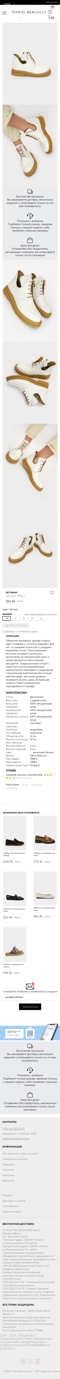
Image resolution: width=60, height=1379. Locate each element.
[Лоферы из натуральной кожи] (45, 833)
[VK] (23, 1364)
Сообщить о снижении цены (20, 631)
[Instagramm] (30, 1364)
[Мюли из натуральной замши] (14, 945)
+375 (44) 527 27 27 (13, 1128)
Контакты (8, 1169)
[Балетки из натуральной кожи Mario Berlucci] (14, 889)
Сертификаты (10, 1206)
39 (32, 618)
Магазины (8, 1175)
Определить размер (15, 1159)
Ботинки (36, 784)
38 (23, 618)
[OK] (37, 1364)
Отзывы (7, 1195)
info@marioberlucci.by (15, 1138)
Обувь (25, 784)
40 (41, 618)
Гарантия (8, 1164)
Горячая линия (11, 1211)
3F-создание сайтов (48, 1371)
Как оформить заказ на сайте (20, 1153)
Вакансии (8, 1180)
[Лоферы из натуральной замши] (14, 833)
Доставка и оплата (13, 1200)
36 (7, 618)
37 (15, 618)
